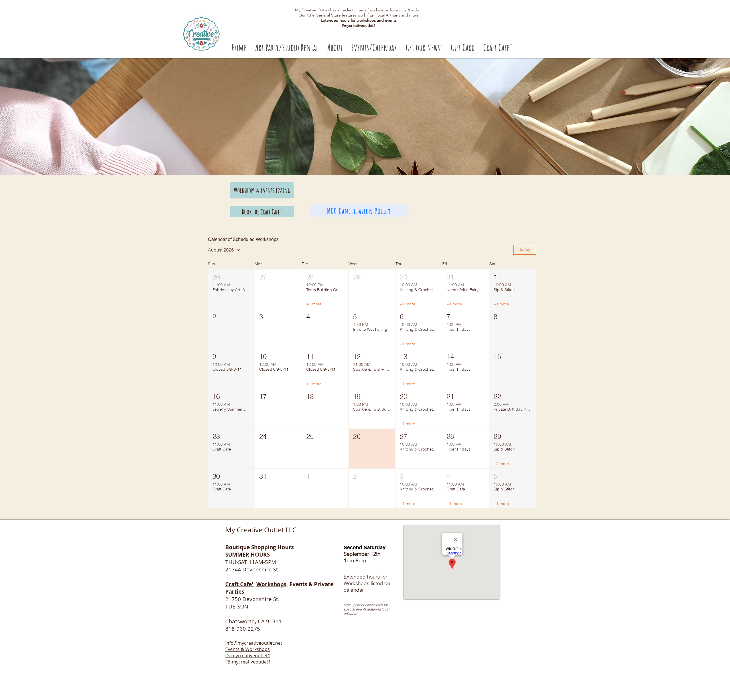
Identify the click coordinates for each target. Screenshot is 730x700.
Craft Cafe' (239, 584)
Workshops (271, 584)
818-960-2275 (243, 628)
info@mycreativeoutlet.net (253, 643)
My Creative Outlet (312, 10)
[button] (287, 47)
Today (524, 249)
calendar (354, 590)
